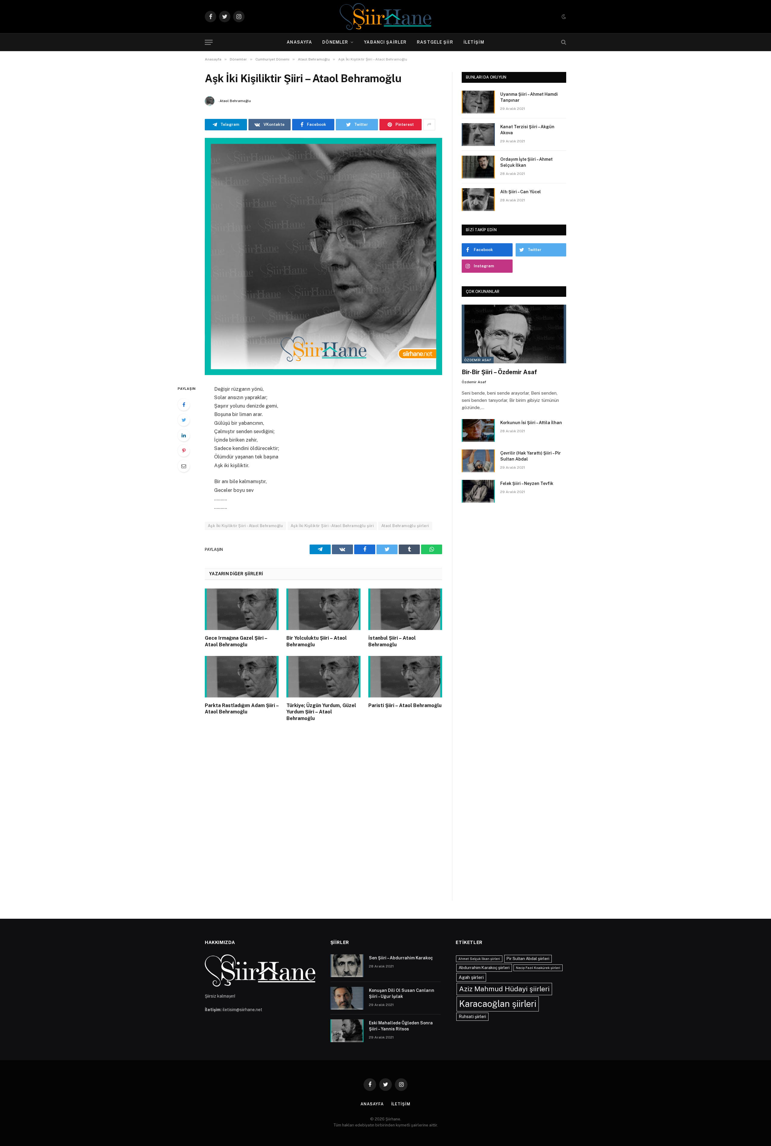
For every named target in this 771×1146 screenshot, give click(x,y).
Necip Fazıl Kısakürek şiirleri (538, 968)
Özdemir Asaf (477, 360)
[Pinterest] (184, 451)
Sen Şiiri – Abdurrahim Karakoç (401, 957)
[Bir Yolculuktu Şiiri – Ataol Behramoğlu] (323, 609)
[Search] (563, 42)
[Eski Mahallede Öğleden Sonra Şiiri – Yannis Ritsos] (347, 1030)
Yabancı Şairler (385, 42)
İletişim (474, 42)
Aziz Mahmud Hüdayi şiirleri (504, 989)
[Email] (184, 466)
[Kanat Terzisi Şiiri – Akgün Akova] (478, 134)
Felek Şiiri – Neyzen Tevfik (526, 483)
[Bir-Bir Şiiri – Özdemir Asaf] (514, 334)
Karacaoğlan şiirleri (497, 1003)
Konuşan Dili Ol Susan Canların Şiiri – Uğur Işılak (401, 993)
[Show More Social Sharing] (429, 124)
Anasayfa (299, 42)
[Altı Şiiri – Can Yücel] (478, 199)
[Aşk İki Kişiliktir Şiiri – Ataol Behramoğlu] (323, 256)
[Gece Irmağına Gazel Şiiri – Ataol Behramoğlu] (242, 609)
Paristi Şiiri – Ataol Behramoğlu (405, 705)
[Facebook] (184, 405)
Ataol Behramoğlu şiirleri (405, 525)
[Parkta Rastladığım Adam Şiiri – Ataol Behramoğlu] (242, 676)
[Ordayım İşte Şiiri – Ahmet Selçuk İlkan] (478, 167)
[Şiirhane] (385, 16)
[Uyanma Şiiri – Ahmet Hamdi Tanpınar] (478, 102)
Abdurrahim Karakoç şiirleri (484, 967)
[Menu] (209, 42)
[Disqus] (323, 817)
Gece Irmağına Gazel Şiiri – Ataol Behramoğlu (236, 641)
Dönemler (335, 42)
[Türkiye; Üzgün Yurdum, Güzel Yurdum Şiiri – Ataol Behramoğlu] (323, 676)
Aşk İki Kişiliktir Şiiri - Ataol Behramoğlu (245, 525)
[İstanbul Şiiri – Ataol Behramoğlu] (405, 609)
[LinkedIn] (184, 435)
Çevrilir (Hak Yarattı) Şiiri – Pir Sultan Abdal (530, 456)
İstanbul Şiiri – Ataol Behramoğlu (392, 641)
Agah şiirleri (471, 977)
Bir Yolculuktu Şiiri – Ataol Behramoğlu (316, 641)
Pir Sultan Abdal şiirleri (528, 958)
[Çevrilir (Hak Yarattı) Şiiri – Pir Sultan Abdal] (478, 460)
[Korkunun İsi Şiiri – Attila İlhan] (478, 430)
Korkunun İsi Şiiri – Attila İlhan (531, 422)
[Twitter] (184, 420)
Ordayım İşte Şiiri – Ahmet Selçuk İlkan (526, 162)
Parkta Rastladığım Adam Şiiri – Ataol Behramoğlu (242, 709)
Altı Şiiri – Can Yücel (520, 191)
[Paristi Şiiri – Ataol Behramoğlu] (405, 676)
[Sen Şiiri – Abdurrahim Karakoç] (347, 965)
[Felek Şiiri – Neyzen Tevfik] (478, 491)
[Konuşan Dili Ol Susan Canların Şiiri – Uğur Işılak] (347, 998)
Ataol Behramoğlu (235, 101)
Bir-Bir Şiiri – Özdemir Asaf (499, 372)
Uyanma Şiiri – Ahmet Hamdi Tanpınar (529, 97)
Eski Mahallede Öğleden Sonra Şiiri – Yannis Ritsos (401, 1025)
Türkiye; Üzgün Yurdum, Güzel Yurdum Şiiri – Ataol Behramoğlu (321, 712)
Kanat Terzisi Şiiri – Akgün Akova (527, 129)
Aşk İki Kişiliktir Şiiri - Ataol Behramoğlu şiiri (332, 525)
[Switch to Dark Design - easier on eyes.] (563, 16)
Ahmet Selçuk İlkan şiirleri (479, 959)
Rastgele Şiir (435, 42)
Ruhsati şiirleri (472, 1016)
